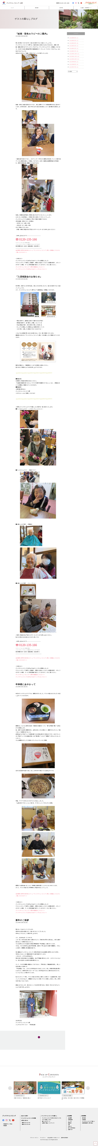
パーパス (70, 1121)
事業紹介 (70, 1122)
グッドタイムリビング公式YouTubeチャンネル (51, 1118)
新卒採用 (84, 1118)
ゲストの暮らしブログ (46, 1119)
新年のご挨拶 (22, 920)
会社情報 (69, 1115)
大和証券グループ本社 (7, 1124)
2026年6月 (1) (73, 37)
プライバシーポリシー (34, 1137)
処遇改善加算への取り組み (87, 1122)
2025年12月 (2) (74, 53)
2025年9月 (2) (73, 61)
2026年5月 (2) (73, 40)
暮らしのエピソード (46, 1121)
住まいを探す (24, 1115)
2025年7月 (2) (73, 67)
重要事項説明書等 (64, 1137)
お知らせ (70, 1126)
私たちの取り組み (71, 1127)
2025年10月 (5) (74, 59)
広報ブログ (70, 1129)
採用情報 (83, 1115)
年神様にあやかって (26, 684)
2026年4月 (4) (73, 43)
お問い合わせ (24, 1120)
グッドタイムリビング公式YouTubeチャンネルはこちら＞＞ (31, 269)
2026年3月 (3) (73, 45)
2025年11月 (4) (74, 56)
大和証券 (5, 1125)
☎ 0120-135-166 (26, 239)
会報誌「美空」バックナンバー (48, 1122)
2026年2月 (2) (73, 48)
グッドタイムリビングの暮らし (49, 1115)
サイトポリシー (43, 1137)
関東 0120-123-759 (26, 1122)
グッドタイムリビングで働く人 (88, 1121)
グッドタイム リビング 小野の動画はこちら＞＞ (30, 267)
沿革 (69, 1124)
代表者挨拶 (70, 1119)
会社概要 (70, 1118)
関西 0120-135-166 (62, 3)
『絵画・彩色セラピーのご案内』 (32, 34)
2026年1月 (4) (73, 51)
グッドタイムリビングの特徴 (28, 1118)
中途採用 (84, 1119)
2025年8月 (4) (73, 64)
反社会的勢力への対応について (54, 1137)
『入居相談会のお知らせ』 (29, 276)
